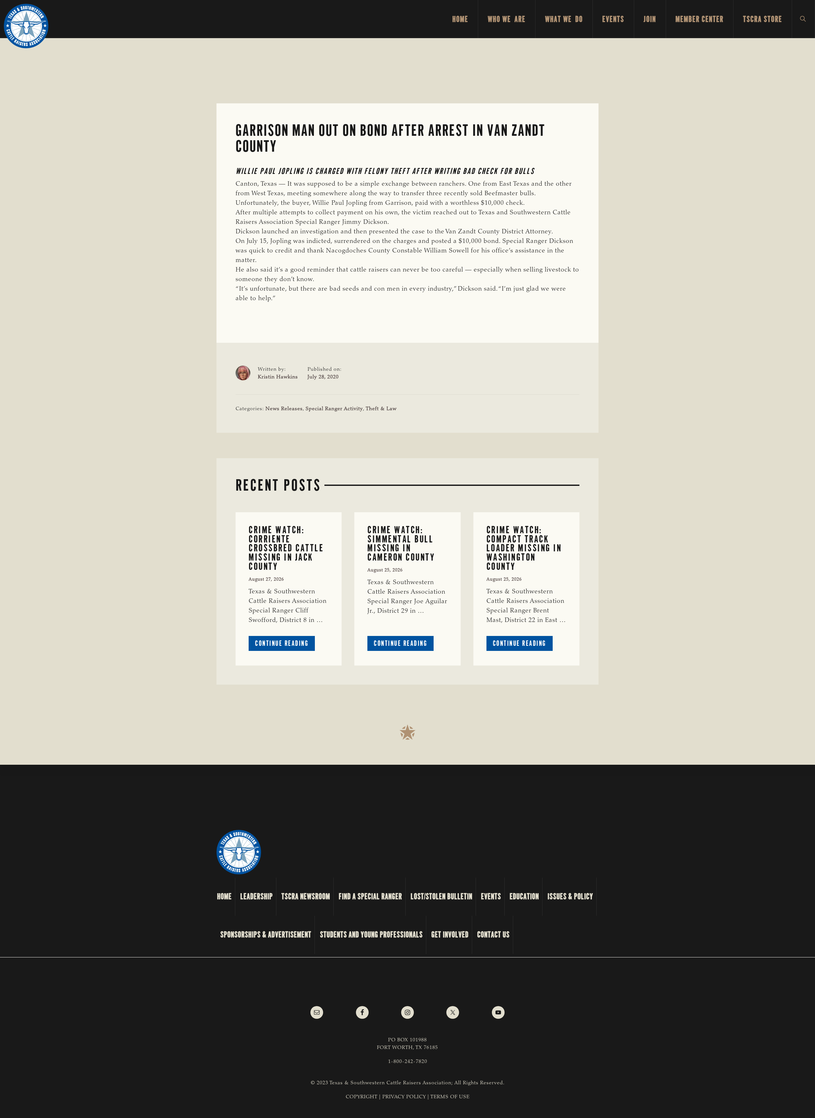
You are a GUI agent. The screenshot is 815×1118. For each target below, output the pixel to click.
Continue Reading (285, 644)
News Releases (284, 408)
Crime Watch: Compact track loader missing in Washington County (524, 548)
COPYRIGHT (362, 1097)
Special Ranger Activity (334, 408)
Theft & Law (381, 408)
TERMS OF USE (450, 1097)
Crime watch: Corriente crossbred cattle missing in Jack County (286, 548)
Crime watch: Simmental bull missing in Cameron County (401, 543)
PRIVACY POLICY (404, 1097)
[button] (803, 19)
